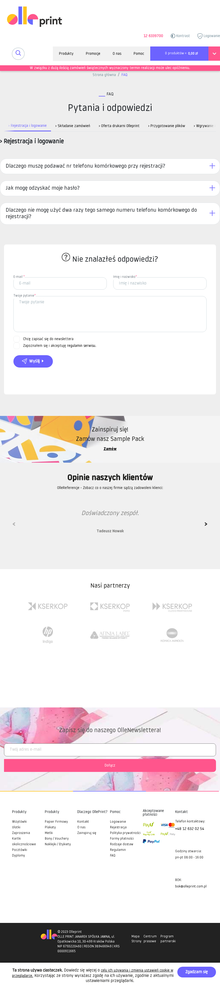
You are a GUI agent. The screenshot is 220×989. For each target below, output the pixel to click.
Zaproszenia (21, 833)
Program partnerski (168, 939)
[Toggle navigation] (18, 54)
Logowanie (211, 36)
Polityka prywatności (125, 833)
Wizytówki (19, 821)
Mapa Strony (136, 939)
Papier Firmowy (56, 821)
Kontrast (182, 36)
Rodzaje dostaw (121, 844)
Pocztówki (19, 850)
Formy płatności (122, 838)
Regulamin (118, 850)
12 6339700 (153, 36)
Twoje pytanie (24, 295)
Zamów (110, 449)
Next (206, 525)
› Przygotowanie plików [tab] (166, 126)
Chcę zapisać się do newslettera (48, 339)
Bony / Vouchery (57, 838)
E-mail (19, 277)
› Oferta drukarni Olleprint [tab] (119, 126)
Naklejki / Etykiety (58, 844)
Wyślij (34, 361)
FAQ (124, 75)
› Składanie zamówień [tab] (72, 126)
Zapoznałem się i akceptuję (59, 346)
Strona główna (104, 75)
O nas (117, 54)
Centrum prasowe (150, 939)
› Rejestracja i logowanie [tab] (27, 126)
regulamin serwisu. (81, 346)
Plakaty (50, 827)
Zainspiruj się (86, 833)
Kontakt (83, 821)
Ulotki (16, 827)
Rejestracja (118, 827)
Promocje (93, 54)
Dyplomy (18, 855)
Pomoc (139, 54)
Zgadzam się (196, 972)
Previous (14, 525)
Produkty (66, 54)
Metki (49, 833)
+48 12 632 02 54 (189, 829)
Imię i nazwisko (125, 277)
